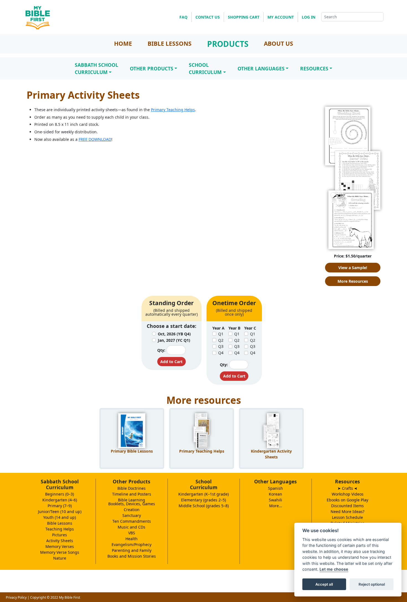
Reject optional (372, 584)
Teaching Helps (59, 529)
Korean (275, 494)
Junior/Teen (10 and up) (59, 511)
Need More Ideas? (347, 511)
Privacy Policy (16, 597)
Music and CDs (131, 527)
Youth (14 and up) (59, 517)
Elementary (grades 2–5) (203, 499)
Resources (314, 68)
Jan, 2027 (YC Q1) (174, 340)
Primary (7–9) (60, 505)
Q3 (220, 346)
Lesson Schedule (347, 517)
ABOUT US (278, 43)
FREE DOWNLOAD (95, 139)
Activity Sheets (59, 540)
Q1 (220, 333)
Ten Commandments (131, 521)
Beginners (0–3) (59, 494)
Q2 (220, 340)
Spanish (275, 488)
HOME (123, 43)
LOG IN (308, 17)
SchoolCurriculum (205, 68)
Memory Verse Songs (59, 552)
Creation (132, 509)
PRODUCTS (227, 44)
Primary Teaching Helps (173, 109)
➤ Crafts (347, 488)
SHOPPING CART (243, 17)
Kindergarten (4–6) (59, 499)
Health (131, 538)
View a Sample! (352, 267)
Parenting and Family (131, 550)
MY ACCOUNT (280, 17)
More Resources (353, 281)
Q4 (220, 352)
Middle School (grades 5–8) (204, 505)
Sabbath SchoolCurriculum (96, 68)
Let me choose (334, 569)
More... (275, 505)
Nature (59, 558)
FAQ (183, 17)
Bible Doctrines (131, 488)
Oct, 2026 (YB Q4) (174, 333)
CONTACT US (207, 17)
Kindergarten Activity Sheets (271, 454)
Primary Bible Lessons (132, 451)
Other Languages (261, 68)
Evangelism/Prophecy (131, 544)
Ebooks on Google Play (347, 499)
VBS (131, 532)
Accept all (324, 584)
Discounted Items (347, 505)
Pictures (59, 534)
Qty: (161, 350)
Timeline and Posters (131, 494)
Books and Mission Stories (131, 556)
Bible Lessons (59, 523)
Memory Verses (59, 546)
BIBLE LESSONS (170, 43)
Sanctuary (131, 515)
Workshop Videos (348, 494)
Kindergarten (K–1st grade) (203, 494)
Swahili (275, 499)
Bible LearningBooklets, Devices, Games (131, 501)
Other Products (151, 68)
